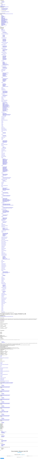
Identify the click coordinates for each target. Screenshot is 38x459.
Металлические (4, 286)
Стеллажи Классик (5, 43)
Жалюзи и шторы (3, 24)
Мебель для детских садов (3, 101)
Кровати (2, 87)
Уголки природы (4, 110)
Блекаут (4, 292)
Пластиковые (4, 285)
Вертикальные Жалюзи (3, 283)
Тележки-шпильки (5, 215)
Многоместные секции (3, 248)
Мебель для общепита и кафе (4, 20)
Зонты (2, 191)
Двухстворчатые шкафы (5, 233)
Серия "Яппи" (4, 41)
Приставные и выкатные (5, 78)
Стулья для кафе (3, 149)
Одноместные (4, 132)
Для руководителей (5, 32)
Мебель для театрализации (5, 105)
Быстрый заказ (1, 338)
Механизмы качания (5, 258)
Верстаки (2, 183)
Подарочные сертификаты (4, 440)
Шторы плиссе (2, 295)
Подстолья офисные (5, 67)
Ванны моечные (4, 188)
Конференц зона (4, 73)
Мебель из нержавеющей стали (4, 21)
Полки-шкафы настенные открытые (6, 204)
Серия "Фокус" (4, 40)
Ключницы (4, 180)
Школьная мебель (3, 301)
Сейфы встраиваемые (5, 169)
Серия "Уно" (4, 57)
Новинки (2, 25)
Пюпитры (4, 63)
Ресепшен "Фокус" (5, 46)
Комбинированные (5, 141)
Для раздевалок (4, 235)
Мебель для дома (3, 303)
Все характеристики (2, 330)
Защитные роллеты (3, 293)
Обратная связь (3, 435)
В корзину (1, 337)
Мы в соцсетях (2, 432)
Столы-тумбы (4, 212)
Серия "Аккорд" (4, 55)
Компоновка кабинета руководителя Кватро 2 (5, 403)
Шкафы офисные (4, 163)
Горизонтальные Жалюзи (3, 287)
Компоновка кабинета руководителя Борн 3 (4, 391)
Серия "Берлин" (4, 56)
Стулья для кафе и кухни (3, 250)
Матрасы (2, 270)
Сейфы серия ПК (4, 167)
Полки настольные (5, 201)
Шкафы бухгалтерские (5, 162)
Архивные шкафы (5, 234)
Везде (2, 15)
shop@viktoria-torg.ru (3, 11)
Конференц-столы (5, 53)
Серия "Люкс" (2, 16)
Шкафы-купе (4, 85)
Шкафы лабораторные (5, 91)
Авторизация (2, 1)
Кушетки (4, 228)
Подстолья (2, 145)
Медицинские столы (3, 220)
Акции (2, 441)
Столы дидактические (5, 108)
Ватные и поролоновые (5, 271)
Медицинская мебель (3, 219)
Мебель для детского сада (3, 302)
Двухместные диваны (3, 263)
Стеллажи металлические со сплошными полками (8, 207)
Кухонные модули (5, 95)
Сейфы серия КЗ (4, 168)
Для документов (4, 84)
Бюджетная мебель (3, 18)
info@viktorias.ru (7, 11)
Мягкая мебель (2, 23)
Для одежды (4, 83)
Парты (2, 131)
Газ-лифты (4, 256)
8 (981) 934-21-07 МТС (4, 9)
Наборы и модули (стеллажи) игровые (7, 114)
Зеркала (4, 62)
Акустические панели (5, 49)
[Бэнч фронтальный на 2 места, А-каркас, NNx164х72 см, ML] (6, 316)
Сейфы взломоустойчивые (5, 170)
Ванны (2, 186)
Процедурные (4, 222)
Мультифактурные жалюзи (3, 294)
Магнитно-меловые (5, 140)
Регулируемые (4, 135)
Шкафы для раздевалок (5, 159)
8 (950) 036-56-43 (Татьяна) (5, 8)
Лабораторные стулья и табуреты (4, 225)
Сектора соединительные (5, 86)
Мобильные (4, 81)
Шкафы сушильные (5, 160)
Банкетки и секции (3, 239)
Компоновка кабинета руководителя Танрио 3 (5, 395)
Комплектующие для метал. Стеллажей (7, 177)
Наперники (4, 275)
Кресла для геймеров (3, 241)
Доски (2, 139)
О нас (2, 431)
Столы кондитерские (5, 210)
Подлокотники (4, 257)
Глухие (3, 50)
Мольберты (2, 143)
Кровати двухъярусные (5, 174)
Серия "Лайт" (4, 59)
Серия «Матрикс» (5, 58)
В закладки (2, 393)
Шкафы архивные (5, 161)
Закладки (2, 445)
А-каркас (4, 35)
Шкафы (2, 82)
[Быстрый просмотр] (1, 392)
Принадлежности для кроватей (6, 229)
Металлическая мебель (3, 156)
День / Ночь (4, 291)
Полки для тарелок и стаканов (6, 199)
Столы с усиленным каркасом (6, 211)
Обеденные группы (3, 155)
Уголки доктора (4, 115)
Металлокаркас (4, 147)
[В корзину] (0, 392)
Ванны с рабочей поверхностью (6, 189)
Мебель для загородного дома (4, 19)
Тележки (2, 213)
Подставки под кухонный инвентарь (6, 195)
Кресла (2, 262)
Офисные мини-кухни (3, 69)
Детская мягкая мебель (3, 116)
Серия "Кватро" (4, 39)
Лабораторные (4, 75)
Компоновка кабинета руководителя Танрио (4, 399)
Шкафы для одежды (5, 217)
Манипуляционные (5, 221)
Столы (2, 71)
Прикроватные (4, 79)
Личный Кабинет (3, 444)
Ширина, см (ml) (2, 336)
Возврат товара (3, 436)
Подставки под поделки (5, 106)
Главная (2, 17)
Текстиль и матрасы (3, 269)
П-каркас (4, 36)
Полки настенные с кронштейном (6, 200)
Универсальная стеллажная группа (4, 42)
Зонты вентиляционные (5, 192)
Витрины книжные (5, 102)
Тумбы (2, 77)
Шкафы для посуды (5, 218)
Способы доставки (3, 4)
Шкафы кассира (4, 164)
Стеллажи (2, 176)
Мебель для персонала (3, 54)
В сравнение (2, 385)
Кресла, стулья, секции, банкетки (4, 240)
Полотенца (2, 281)
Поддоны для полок (5, 198)
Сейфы (2, 165)
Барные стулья (2, 249)
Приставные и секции (5, 74)
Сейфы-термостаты (3, 224)
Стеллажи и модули (5, 107)
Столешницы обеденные (3, 148)
